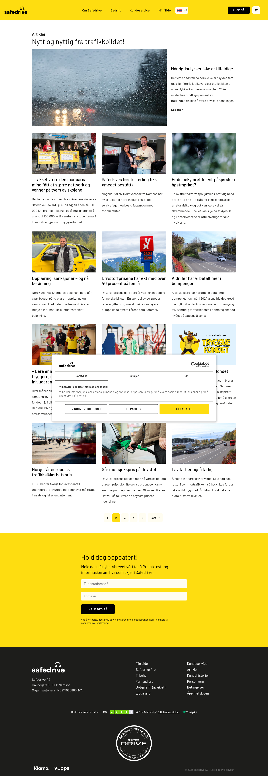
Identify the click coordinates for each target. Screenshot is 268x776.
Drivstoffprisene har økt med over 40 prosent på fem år (134, 281)
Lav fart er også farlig (192, 469)
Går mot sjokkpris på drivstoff (130, 469)
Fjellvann (229, 769)
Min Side (164, 10)
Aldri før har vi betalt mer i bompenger (196, 281)
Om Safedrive (92, 10)
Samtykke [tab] (82, 375)
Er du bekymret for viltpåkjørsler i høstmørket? (203, 182)
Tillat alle (184, 409)
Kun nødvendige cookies (86, 409)
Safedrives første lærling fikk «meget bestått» (129, 182)
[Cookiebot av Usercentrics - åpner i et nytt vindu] (193, 364)
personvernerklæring (96, 622)
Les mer (177, 110)
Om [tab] (186, 375)
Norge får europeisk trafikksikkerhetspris (52, 472)
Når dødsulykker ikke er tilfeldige (202, 68)
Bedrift (115, 10)
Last (153, 517)
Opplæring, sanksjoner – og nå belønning (60, 281)
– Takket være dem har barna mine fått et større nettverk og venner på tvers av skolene (61, 185)
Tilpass (131, 409)
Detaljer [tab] (134, 375)
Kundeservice (140, 10)
